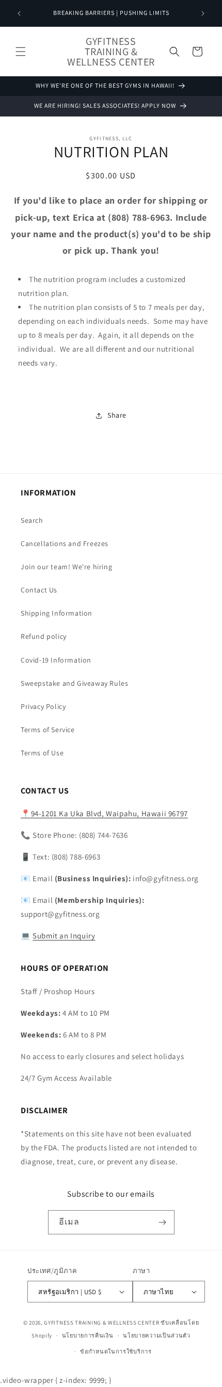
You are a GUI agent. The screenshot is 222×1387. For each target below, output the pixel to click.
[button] (20, 51)
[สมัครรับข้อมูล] (162, 1222)
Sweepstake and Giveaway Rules (74, 683)
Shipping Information (56, 613)
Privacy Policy (43, 706)
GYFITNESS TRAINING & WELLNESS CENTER (101, 1322)
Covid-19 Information (56, 660)
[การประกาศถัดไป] (203, 13)
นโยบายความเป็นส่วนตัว (157, 1335)
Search (32, 520)
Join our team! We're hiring (66, 566)
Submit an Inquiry (64, 935)
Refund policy (44, 636)
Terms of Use (42, 752)
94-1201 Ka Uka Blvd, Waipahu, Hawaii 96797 (104, 813)
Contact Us (39, 590)
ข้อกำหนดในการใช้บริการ (116, 1351)
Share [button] (116, 415)
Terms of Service (48, 729)
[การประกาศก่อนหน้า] (19, 13)
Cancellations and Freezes (64, 543)
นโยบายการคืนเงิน (88, 1335)
